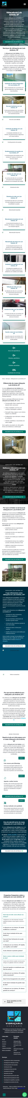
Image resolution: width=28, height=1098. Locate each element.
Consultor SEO (21, 1088)
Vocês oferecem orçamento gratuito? (13, 950)
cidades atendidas (12, 834)
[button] (24, 4)
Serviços (8, 378)
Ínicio (3, 378)
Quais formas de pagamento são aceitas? (14, 979)
